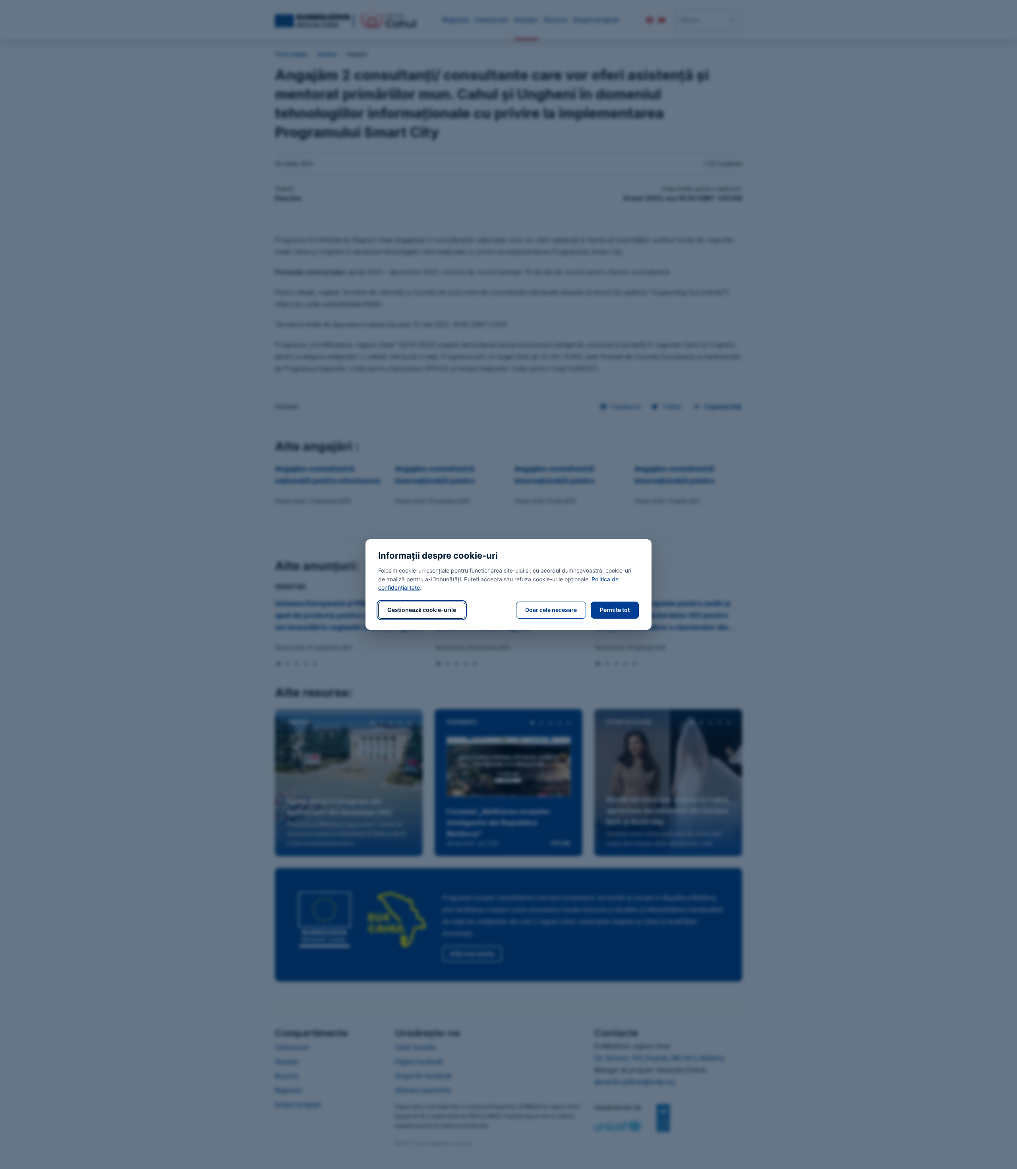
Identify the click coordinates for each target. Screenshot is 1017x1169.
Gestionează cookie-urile (421, 609)
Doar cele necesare (551, 609)
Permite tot (615, 609)
